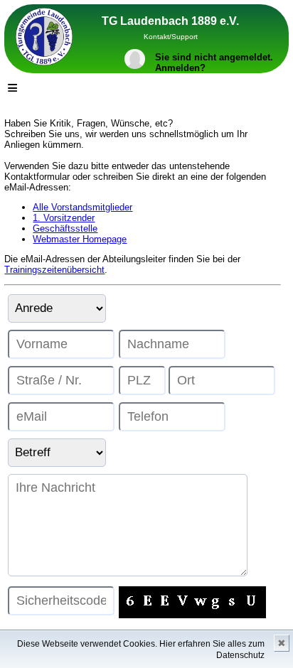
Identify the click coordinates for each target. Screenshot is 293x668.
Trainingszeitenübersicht (54, 269)
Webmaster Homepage (80, 239)
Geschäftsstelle (65, 228)
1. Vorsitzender (64, 217)
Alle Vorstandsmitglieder (82, 207)
